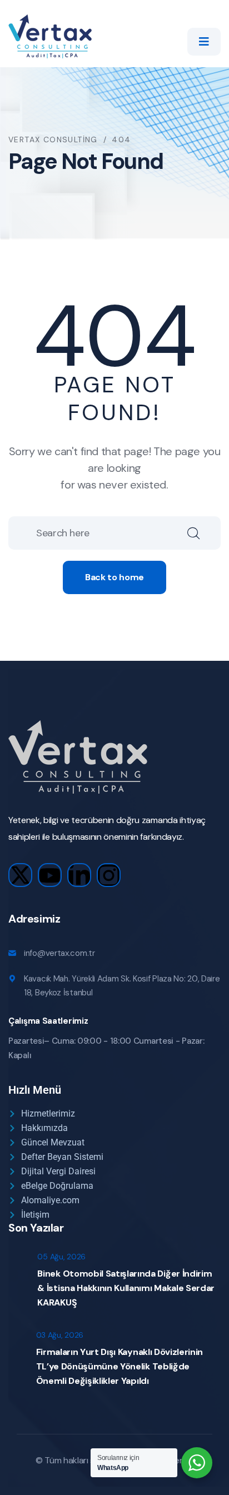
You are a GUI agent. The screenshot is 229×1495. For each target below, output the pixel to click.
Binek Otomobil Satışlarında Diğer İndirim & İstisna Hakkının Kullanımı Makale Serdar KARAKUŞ (126, 1288)
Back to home (114, 577)
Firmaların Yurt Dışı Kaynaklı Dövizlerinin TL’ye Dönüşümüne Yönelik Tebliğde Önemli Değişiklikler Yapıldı (119, 1366)
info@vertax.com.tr (59, 953)
